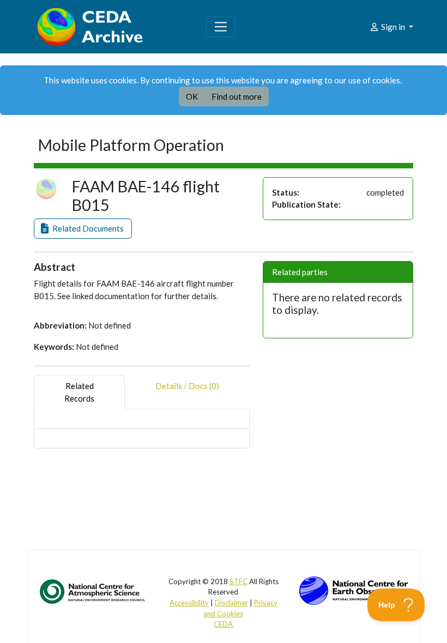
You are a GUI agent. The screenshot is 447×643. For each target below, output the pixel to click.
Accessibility (189, 602)
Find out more (237, 96)
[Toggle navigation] (220, 26)
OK (192, 96)
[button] (83, 229)
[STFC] (353, 589)
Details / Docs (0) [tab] (187, 386)
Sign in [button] (393, 27)
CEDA (223, 624)
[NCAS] (93, 591)
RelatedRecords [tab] (79, 392)
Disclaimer (231, 602)
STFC (238, 581)
